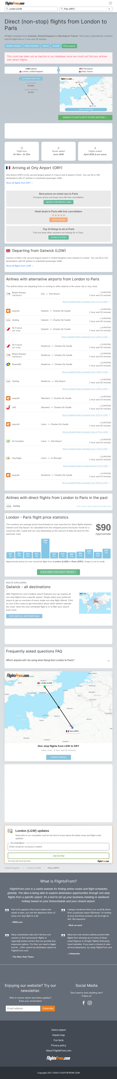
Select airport (58, 1030)
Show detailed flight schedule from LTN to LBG (85, 466)
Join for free (58, 855)
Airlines (46, 46)
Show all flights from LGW (19, 266)
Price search (69, 46)
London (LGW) (34, 868)
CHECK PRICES (58, 757)
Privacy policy (58, 1045)
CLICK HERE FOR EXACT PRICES (57, 572)
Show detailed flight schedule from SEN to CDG (85, 483)
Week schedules (32, 46)
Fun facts (59, 1040)
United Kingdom (12, 868)
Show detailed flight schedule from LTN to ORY (85, 449)
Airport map (58, 1035)
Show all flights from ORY (18, 183)
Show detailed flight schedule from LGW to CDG (85, 337)
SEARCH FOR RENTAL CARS (58, 202)
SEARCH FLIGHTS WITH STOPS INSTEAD (84, 117)
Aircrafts (56, 46)
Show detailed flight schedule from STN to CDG (85, 415)
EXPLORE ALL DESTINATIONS (24, 616)
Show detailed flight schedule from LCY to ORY (85, 301)
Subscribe (48, 1008)
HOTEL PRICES (58, 220)
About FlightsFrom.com (58, 1050)
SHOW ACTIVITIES (58, 237)
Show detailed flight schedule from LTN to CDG (85, 432)
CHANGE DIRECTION (32, 78)
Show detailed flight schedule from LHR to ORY (85, 389)
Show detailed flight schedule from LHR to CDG (85, 372)
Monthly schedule (13, 46)
